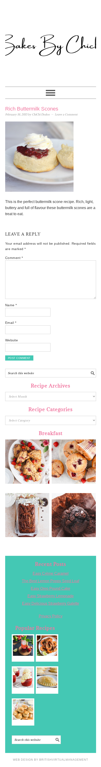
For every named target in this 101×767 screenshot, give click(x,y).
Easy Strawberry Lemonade (50, 596)
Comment (14, 258)
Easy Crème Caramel (51, 573)
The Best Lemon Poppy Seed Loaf (50, 581)
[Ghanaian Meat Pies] (47, 677)
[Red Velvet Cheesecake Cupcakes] (23, 677)
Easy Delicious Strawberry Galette (50, 603)
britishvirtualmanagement (63, 759)
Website (11, 340)
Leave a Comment (66, 114)
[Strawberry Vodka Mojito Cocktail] (23, 645)
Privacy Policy (50, 616)
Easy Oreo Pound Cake (50, 588)
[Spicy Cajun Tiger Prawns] (47, 645)
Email (10, 322)
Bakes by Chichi (50, 24)
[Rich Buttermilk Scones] (23, 710)
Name (11, 305)
